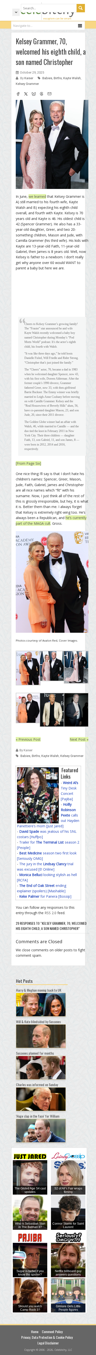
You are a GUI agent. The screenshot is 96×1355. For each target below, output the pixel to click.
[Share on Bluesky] (34, 94)
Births (58, 78)
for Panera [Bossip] (45, 896)
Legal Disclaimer (48, 1342)
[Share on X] (26, 94)
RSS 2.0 (50, 912)
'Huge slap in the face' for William (37, 1116)
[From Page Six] (28, 463)
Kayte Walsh (72, 78)
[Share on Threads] (41, 94)
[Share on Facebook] (18, 94)
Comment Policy (52, 1331)
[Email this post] (49, 94)
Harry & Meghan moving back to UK (38, 990)
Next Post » (79, 739)
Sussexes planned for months (35, 1053)
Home (34, 1331)
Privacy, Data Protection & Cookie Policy (47, 1337)
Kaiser (29, 78)
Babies (47, 78)
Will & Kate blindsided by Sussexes (38, 1021)
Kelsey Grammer (27, 84)
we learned (37, 196)
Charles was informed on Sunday (37, 1084)
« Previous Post (28, 739)
